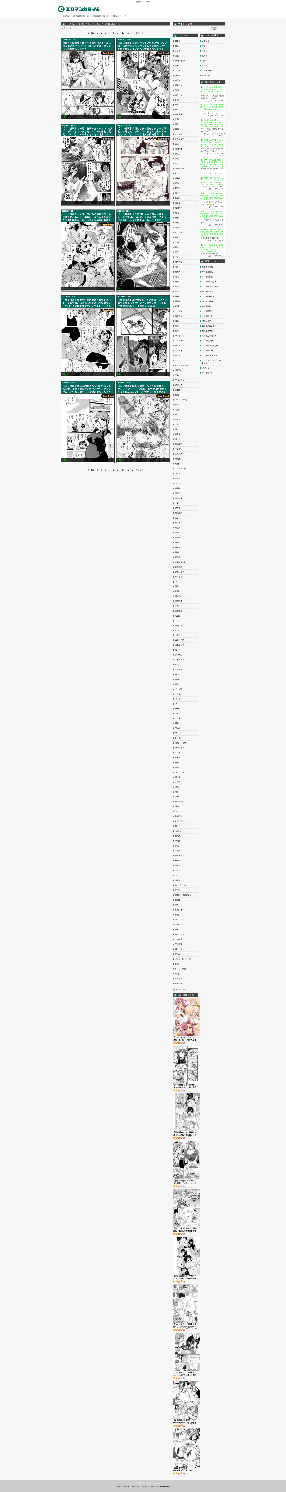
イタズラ (178, 689)
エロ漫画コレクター (210, 326)
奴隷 (177, 405)
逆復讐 (178, 355)
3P (176, 704)
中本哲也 (178, 939)
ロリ (177, 905)
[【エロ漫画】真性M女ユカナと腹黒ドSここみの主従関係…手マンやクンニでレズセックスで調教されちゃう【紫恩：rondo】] (143, 342)
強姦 (177, 90)
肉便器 (178, 782)
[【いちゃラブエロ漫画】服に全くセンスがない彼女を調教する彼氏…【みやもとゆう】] (186, 1334)
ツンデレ (178, 449)
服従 (177, 684)
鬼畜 (177, 763)
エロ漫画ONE (207, 373)
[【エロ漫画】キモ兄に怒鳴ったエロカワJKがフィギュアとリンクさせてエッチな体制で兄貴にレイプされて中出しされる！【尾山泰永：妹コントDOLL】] (88, 170)
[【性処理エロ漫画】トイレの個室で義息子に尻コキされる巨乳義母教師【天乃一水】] (186, 1429)
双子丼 (178, 523)
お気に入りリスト (120, 16)
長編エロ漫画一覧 (101, 16)
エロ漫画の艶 (207, 316)
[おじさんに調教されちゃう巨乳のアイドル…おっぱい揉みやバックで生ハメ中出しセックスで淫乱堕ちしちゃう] (88, 85)
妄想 (177, 797)
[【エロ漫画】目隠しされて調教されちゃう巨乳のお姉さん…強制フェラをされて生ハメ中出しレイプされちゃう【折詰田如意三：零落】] (143, 170)
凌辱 (177, 787)
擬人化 (178, 596)
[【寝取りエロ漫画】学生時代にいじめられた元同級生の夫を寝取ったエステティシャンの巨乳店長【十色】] (186, 1238)
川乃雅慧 (178, 655)
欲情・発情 (179, 801)
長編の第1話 (180, 61)
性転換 (178, 836)
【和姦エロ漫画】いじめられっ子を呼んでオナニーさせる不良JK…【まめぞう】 (184, 1182)
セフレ (178, 875)
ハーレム (178, 134)
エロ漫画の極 (207, 351)
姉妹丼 (178, 272)
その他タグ (206, 75)
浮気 (177, 159)
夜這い (178, 188)
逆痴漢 (178, 616)
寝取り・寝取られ (182, 743)
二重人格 (178, 601)
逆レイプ (178, 674)
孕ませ (178, 257)
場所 (204, 61)
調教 (64, 117)
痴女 (177, 282)
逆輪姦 (178, 296)
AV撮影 (178, 841)
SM (176, 105)
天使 (177, 974)
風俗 (177, 331)
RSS (139, 1483)
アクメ (178, 733)
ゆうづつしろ (180, 885)
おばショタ (179, 772)
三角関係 (178, 454)
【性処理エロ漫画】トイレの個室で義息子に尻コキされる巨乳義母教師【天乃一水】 (184, 1469)
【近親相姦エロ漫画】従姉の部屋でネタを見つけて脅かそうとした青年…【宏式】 (184, 1421)
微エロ (178, 429)
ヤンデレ (178, 311)
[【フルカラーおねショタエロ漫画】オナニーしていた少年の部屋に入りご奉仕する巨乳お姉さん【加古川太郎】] (186, 999)
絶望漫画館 (206, 306)
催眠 (177, 395)
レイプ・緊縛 (180, 969)
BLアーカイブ (207, 291)
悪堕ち (178, 410)
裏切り (178, 679)
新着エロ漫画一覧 (81, 16)
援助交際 (178, 444)
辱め (177, 708)
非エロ (178, 621)
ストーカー (179, 341)
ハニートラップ (181, 400)
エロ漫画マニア (208, 331)
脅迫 (177, 46)
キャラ (204, 51)
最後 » (138, 33)
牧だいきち (179, 934)
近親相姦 (178, 85)
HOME (66, 16)
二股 (177, 424)
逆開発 (178, 464)
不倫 (177, 183)
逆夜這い (178, 287)
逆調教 (178, 488)
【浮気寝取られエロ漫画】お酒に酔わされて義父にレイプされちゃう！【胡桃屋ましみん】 (184, 1134)
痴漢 (177, 213)
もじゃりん (179, 880)
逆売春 (178, 557)
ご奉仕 (178, 242)
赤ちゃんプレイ (181, 562)
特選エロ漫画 (207, 267)
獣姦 (177, 552)
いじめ (178, 419)
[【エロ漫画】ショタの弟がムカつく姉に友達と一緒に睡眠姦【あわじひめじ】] (186, 1047)
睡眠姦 (178, 459)
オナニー (178, 626)
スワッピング (180, 469)
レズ (177, 100)
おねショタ (179, 645)
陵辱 (177, 291)
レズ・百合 (179, 821)
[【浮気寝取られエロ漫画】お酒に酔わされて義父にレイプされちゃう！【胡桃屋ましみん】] (186, 1094)
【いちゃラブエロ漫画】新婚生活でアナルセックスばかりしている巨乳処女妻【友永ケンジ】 (211, 107)
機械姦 (178, 860)
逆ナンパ (178, 518)
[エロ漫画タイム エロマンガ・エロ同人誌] (79, 7)
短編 (177, 198)
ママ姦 (178, 718)
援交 (177, 915)
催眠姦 (178, 900)
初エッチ (178, 232)
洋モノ (178, 533)
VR (176, 792)
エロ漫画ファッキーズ (211, 346)
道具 (204, 66)
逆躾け (178, 528)
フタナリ (178, 474)
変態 (177, 306)
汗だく (178, 890)
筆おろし (178, 75)
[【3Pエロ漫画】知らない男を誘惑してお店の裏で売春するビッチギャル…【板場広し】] (186, 1190)
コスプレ (178, 203)
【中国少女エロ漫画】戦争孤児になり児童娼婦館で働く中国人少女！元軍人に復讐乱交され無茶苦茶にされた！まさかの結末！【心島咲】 (211, 234)
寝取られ (178, 80)
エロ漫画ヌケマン (209, 341)
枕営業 (178, 434)
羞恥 (177, 723)
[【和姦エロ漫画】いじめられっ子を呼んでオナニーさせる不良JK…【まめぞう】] (186, 1142)
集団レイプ (179, 910)
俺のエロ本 (206, 321)
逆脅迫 (178, 537)
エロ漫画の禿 (207, 272)
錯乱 (177, 237)
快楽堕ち (178, 816)
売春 (177, 375)
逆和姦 (178, 178)
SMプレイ (179, 920)
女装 (177, 503)
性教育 (178, 758)
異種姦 (178, 301)
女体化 (178, 831)
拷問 (177, 591)
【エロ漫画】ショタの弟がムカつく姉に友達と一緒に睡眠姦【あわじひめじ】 (184, 1086)
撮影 (177, 321)
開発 (177, 252)
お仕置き (178, 351)
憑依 (177, 277)
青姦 (177, 154)
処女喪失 (178, 114)
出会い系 (178, 498)
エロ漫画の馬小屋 (209, 282)
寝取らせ (178, 316)
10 (123, 33)
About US (147, 1483)
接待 (177, 247)
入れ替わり (179, 660)
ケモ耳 (178, 694)
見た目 (204, 56)
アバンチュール (181, 380)
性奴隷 (178, 865)
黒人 (177, 164)
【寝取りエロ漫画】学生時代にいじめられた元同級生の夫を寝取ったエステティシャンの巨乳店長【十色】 (184, 1277)
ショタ (178, 51)
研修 (177, 326)
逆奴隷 (178, 542)
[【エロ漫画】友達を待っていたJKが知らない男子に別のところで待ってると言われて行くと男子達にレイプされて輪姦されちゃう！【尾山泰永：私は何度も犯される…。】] (143, 85)
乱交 (177, 56)
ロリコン (178, 95)
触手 (177, 826)
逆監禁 (178, 547)
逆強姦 (178, 390)
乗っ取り (178, 777)
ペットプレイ (180, 753)
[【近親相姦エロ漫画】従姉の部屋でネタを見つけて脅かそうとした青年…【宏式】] (186, 1382)
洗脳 (177, 227)
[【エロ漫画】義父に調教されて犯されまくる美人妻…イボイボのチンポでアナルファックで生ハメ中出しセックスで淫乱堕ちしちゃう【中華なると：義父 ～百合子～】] (88, 428)
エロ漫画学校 (207, 311)
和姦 (177, 173)
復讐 (177, 218)
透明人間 (178, 208)
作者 (204, 46)
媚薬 (177, 129)
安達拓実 (178, 944)
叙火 (177, 964)
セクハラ (178, 811)
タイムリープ (180, 870)
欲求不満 (178, 856)
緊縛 (177, 924)
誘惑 (177, 806)
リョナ (178, 699)
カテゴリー (206, 41)
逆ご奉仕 (178, 508)
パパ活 (178, 767)
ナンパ (178, 360)
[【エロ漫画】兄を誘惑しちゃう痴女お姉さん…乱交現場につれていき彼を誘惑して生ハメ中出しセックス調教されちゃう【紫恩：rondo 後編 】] (143, 256)
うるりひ (178, 635)
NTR (177, 630)
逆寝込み (178, 385)
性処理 (178, 478)
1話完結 (178, 370)
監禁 (177, 119)
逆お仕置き (179, 572)
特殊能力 (178, 513)
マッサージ (179, 336)
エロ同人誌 (179, 640)
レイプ (178, 738)
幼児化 (178, 665)
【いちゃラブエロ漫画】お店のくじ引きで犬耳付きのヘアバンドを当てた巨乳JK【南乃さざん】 (185, 1326)
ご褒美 (178, 851)
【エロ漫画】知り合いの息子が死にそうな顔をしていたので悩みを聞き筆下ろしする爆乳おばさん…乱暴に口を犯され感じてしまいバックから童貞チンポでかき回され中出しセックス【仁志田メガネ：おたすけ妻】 (211, 184)
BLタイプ (206, 368)
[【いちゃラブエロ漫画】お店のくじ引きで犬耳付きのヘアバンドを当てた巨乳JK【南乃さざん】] (186, 1285)
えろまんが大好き (209, 336)
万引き (178, 493)
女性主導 (178, 669)
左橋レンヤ (179, 954)
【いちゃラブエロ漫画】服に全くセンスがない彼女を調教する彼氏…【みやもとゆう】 (184, 1374)
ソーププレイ (180, 577)
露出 (177, 144)
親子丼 (178, 193)
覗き (177, 267)
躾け (177, 414)
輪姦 (177, 109)
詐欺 (177, 606)
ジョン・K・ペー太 (183, 959)
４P (176, 713)
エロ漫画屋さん (208, 296)
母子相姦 (178, 949)
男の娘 (178, 728)
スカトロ (178, 70)
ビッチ (178, 650)
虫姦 (177, 846)
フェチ (178, 483)
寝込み (178, 346)
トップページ (130, 1483)
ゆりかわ (178, 979)
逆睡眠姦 (178, 611)
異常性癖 (178, 262)
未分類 (178, 41)
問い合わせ (157, 1483)
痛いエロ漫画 (207, 301)
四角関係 (178, 567)
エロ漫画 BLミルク (209, 355)
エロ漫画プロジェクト (211, 287)
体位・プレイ (207, 70)
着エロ (178, 439)
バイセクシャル (181, 365)
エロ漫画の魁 (207, 277)
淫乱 (177, 223)
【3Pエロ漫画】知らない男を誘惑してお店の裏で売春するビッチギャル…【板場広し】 (185, 1230)
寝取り (178, 124)
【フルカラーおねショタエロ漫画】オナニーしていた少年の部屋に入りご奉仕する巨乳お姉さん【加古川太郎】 (184, 1039)
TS (176, 582)
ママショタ (179, 748)
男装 (177, 586)
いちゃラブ (179, 139)
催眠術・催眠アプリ (183, 895)
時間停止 (178, 149)
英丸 (177, 929)
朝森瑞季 (178, 983)
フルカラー (179, 168)
